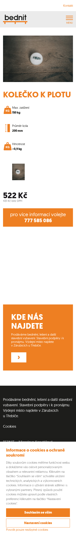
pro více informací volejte (38, 217)
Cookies (9, 426)
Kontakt (68, 5)
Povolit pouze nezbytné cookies (27, 530)
